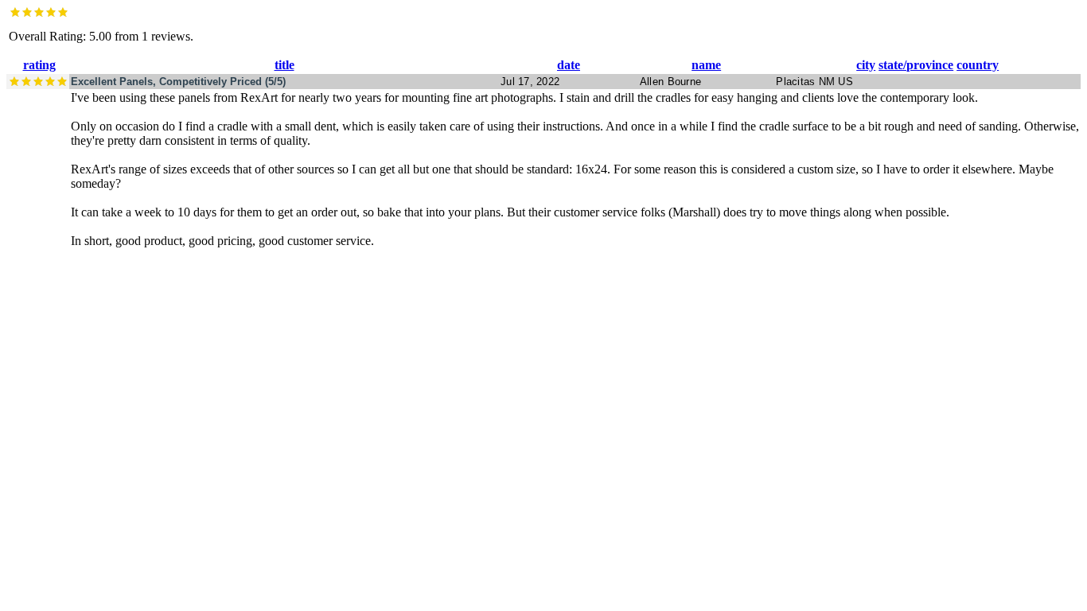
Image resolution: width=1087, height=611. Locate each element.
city (865, 65)
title (284, 65)
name (706, 65)
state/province (916, 65)
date (568, 65)
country (977, 65)
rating (39, 65)
